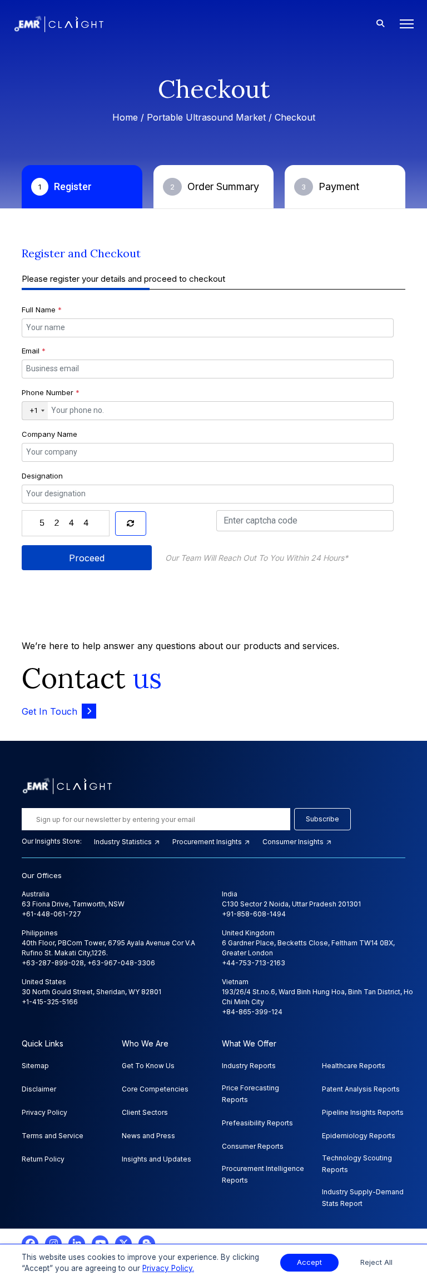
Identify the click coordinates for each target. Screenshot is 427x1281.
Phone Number (51, 392)
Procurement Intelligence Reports (263, 1174)
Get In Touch (49, 711)
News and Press (148, 1136)
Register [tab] (65, 186)
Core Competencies (155, 1089)
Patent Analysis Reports (361, 1089)
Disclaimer (39, 1089)
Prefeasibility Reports (257, 1123)
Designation (42, 475)
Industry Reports (249, 1065)
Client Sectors (145, 1112)
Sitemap (35, 1065)
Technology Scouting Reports (357, 1164)
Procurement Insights (208, 842)
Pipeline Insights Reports (363, 1112)
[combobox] (35, 411)
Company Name (49, 434)
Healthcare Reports (353, 1065)
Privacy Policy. (168, 1268)
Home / (129, 117)
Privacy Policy (44, 1112)
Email (34, 350)
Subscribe (322, 819)
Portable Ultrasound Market (206, 117)
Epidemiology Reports (358, 1136)
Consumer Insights (293, 842)
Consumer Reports (253, 1146)
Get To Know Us (148, 1065)
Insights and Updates (156, 1159)
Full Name (42, 309)
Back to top (27, 1238)
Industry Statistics (123, 842)
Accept (309, 1262)
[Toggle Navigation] (403, 24)
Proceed (87, 558)
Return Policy (43, 1159)
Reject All (376, 1262)
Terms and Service (52, 1136)
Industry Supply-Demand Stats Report (363, 1198)
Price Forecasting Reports (250, 1094)
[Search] (380, 24)
